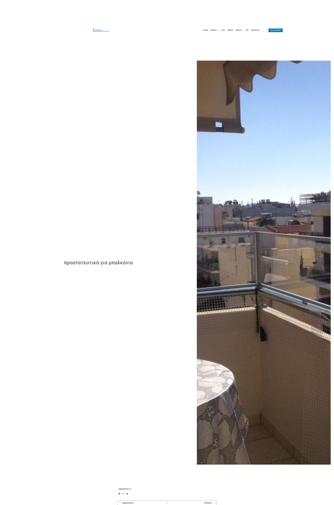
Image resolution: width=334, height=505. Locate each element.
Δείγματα (213, 30)
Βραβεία (230, 30)
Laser (223, 30)
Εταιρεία (238, 30)
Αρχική (205, 30)
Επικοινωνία (255, 30)
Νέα (247, 30)
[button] (119, 493)
